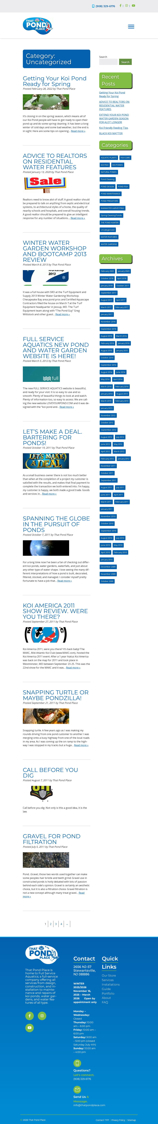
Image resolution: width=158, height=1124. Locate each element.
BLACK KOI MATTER (111, 133)
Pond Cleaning (107, 179)
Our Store (109, 975)
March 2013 (106, 400)
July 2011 (120, 487)
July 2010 (120, 538)
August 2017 (106, 300)
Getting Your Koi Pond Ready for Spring (55, 81)
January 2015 (122, 350)
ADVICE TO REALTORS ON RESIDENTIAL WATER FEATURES (55, 161)
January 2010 (106, 559)
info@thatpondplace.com (89, 1105)
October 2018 (107, 278)
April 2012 (105, 451)
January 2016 (123, 343)
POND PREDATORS (109, 201)
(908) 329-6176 (105, 6)
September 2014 (108, 364)
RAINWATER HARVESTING (112, 208)
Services (108, 980)
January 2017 (106, 314)
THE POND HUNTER (109, 222)
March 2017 (106, 307)
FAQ (105, 1002)
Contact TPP (102, 1120)
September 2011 (108, 480)
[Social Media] (120, 6)
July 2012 (120, 437)
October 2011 (107, 473)
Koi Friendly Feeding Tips (113, 128)
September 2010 (108, 530)
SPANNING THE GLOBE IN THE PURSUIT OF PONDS (56, 524)
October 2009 (107, 581)
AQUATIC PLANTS (109, 157)
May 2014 (105, 379)
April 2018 (121, 278)
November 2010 (108, 516)
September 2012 (108, 429)
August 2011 (106, 487)
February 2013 (121, 400)
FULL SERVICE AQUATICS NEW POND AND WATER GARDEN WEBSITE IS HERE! (56, 347)
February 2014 (121, 386)
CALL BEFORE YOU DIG (50, 772)
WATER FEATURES (109, 237)
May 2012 (118, 444)
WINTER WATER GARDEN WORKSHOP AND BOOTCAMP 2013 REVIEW (55, 251)
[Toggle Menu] (131, 26)
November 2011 (108, 465)
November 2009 (108, 574)
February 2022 (107, 271)
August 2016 (106, 336)
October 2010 (107, 523)
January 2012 (123, 458)
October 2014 (107, 357)
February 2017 (121, 307)
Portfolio (108, 993)
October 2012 (107, 422)
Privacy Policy (118, 1120)
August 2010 (106, 538)
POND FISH (123, 186)
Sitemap (131, 1120)
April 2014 (117, 379)
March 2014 (106, 386)
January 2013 (106, 408)
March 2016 (121, 336)
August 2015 (106, 350)
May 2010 (118, 545)
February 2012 (107, 458)
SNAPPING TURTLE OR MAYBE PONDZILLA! (56, 695)
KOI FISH (104, 165)
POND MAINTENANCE (110, 193)
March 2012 (119, 451)
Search (103, 57)
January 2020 (123, 271)
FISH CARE (125, 157)
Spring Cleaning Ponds (111, 215)
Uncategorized (107, 229)
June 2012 (105, 444)
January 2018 (106, 285)
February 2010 (120, 552)
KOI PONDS (117, 165)
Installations (111, 984)
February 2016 (107, 343)
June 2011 (105, 494)
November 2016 (108, 321)
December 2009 (108, 566)
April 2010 (105, 552)
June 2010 (105, 545)
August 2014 (106, 372)
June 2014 (120, 372)
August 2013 (122, 393)
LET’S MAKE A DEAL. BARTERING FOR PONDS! (52, 437)
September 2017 (108, 292)
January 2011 (106, 509)
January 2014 (106, 393)
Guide (106, 989)
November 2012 (108, 415)
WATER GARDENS (109, 244)
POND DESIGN (107, 186)
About (106, 998)
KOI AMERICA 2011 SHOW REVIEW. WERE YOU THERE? (55, 611)
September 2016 (108, 328)
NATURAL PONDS (109, 172)
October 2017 (122, 285)
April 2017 (120, 300)
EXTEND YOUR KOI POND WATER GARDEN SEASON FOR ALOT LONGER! (114, 118)
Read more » (78, 131)
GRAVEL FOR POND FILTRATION (52, 839)
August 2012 (106, 437)
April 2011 (118, 494)
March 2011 (106, 501)
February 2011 (121, 501)
